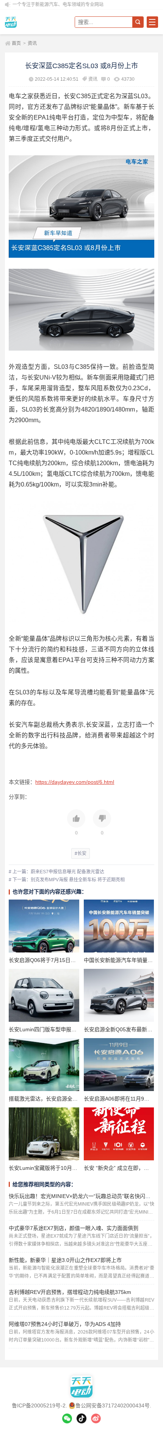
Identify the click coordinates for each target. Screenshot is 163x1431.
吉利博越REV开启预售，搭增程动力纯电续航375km (70, 1292)
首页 (16, 43)
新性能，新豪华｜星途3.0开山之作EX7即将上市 (65, 1260)
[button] (76, 823)
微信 (67, 1418)
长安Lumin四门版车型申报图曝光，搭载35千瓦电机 (69, 1029)
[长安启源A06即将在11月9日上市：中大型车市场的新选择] (119, 1064)
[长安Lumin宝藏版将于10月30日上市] (44, 1133)
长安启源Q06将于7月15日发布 (45, 960)
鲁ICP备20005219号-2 (39, 1405)
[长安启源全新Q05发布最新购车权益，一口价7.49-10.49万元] (119, 995)
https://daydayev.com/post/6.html (74, 782)
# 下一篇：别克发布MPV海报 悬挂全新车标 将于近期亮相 (67, 879)
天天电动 (31, 22)
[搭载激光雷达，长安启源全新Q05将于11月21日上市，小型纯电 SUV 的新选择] (44, 1064)
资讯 (32, 43)
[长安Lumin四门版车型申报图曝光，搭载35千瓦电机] (44, 995)
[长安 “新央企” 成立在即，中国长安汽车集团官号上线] (119, 1133)
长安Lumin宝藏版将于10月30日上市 (51, 1168)
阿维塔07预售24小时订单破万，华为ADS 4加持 (65, 1324)
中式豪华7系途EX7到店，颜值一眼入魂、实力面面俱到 (73, 1228)
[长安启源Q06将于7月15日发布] (44, 926)
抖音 (81, 1418)
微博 (96, 1418)
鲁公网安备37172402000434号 (112, 1405)
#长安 (80, 853)
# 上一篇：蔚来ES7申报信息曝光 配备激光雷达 (56, 871)
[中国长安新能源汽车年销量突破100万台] (119, 926)
